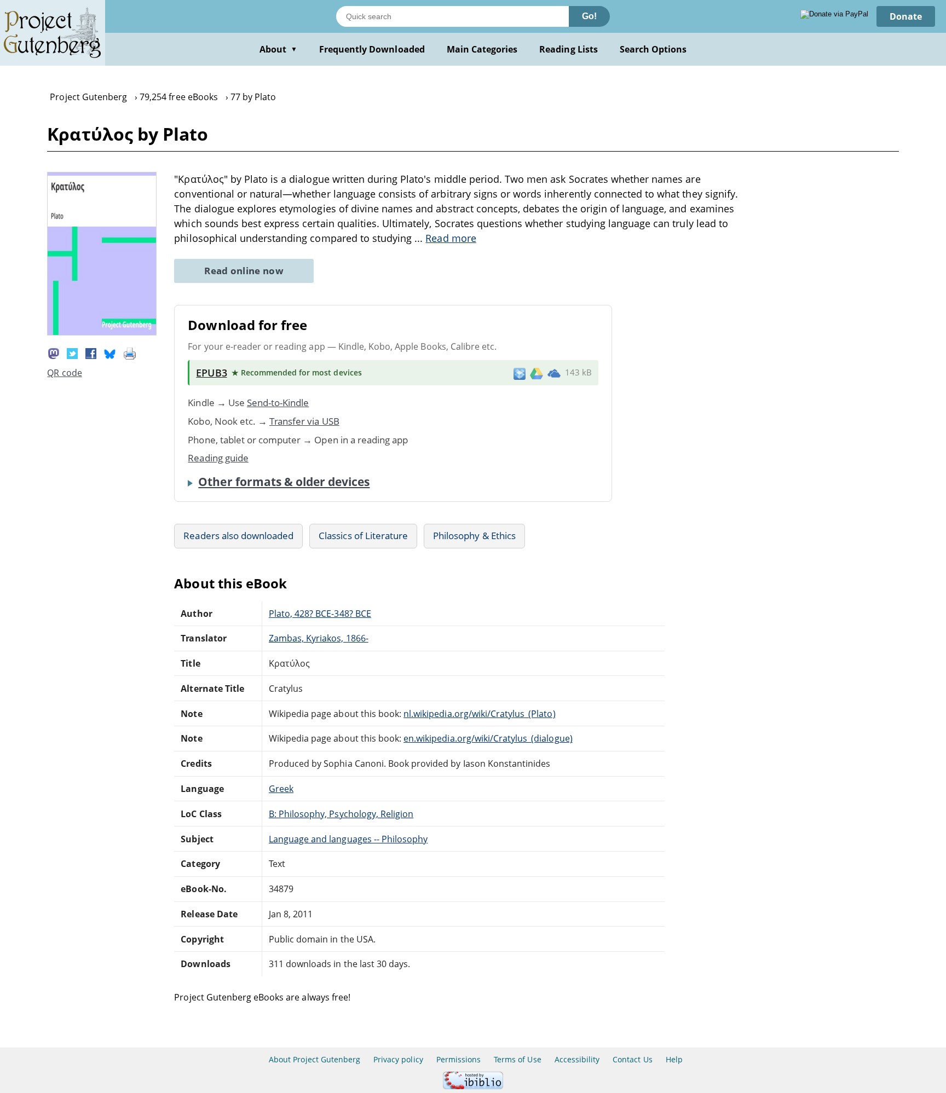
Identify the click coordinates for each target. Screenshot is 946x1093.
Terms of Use (517, 1059)
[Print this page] (130, 352)
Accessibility (577, 1059)
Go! (589, 16)
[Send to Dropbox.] (520, 373)
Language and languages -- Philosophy (348, 839)
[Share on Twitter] (72, 352)
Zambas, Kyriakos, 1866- (318, 638)
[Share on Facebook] (90, 352)
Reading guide (218, 458)
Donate (906, 16)
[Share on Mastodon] (53, 352)
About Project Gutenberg (314, 1059)
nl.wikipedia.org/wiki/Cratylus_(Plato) (479, 714)
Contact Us (632, 1059)
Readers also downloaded (238, 535)
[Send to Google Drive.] (536, 372)
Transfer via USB (304, 421)
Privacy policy (398, 1059)
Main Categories (482, 49)
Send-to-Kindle (278, 402)
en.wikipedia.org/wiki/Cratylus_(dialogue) (488, 738)
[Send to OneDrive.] (554, 373)
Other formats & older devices (284, 481)
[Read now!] (102, 332)
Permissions (458, 1059)
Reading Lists (568, 49)
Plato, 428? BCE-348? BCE (320, 614)
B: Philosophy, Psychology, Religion (341, 814)
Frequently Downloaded (372, 49)
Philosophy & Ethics (474, 535)
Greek (281, 789)
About (278, 49)
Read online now (244, 270)
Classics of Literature (363, 535)
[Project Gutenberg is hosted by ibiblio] (473, 1086)
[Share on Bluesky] (110, 352)
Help (674, 1059)
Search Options (653, 49)
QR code (64, 373)
